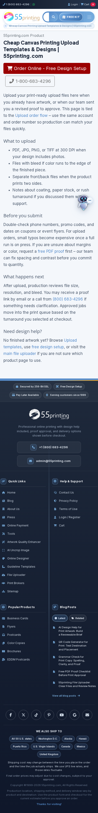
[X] (23, 715)
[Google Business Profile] (75, 715)
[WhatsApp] (33, 4)
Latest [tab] (61, 618)
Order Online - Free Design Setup (49, 68)
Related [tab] (79, 618)
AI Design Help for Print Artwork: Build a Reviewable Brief (71, 631)
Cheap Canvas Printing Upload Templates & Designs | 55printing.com (50, 25)
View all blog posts (64, 695)
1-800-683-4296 (32, 81)
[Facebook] (11, 715)
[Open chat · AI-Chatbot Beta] (87, 203)
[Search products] (53, 17)
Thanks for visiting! (49, 804)
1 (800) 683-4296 (17, 4)
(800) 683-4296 (68, 299)
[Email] (87, 715)
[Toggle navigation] (89, 17)
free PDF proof (51, 251)
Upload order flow (31, 115)
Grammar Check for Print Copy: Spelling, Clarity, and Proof (72, 660)
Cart (89, 4)
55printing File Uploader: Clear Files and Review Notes (77, 684)
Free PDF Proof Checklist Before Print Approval (74, 673)
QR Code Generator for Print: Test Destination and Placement (73, 645)
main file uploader (19, 353)
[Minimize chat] (90, 200)
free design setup (48, 347)
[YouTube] (62, 715)
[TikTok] (36, 715)
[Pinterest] (49, 715)
